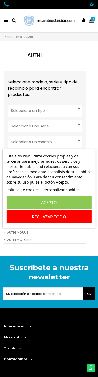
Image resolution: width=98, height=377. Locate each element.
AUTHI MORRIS (18, 232)
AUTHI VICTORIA (19, 240)
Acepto (49, 202)
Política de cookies (22, 189)
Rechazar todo (49, 217)
